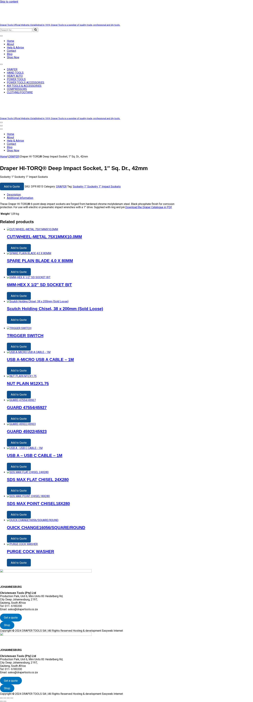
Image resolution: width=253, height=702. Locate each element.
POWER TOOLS (16, 79)
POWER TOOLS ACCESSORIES (25, 82)
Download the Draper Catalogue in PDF (148, 207)
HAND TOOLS (15, 72)
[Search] (35, 30)
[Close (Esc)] (11, 698)
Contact (11, 50)
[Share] (8, 698)
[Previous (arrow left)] (1, 701)
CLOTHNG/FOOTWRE (20, 92)
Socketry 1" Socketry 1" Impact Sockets (97, 186)
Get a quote (11, 617)
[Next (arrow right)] (4, 701)
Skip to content (9, 1)
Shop (7, 625)
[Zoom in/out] (1, 698)
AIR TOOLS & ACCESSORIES (24, 85)
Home (10, 41)
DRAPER (12, 69)
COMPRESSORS (17, 89)
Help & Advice (15, 47)
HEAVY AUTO (15, 76)
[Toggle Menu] (1, 35)
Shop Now (13, 57)
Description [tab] (14, 194)
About (10, 44)
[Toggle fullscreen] (4, 698)
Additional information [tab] (20, 198)
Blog (9, 54)
